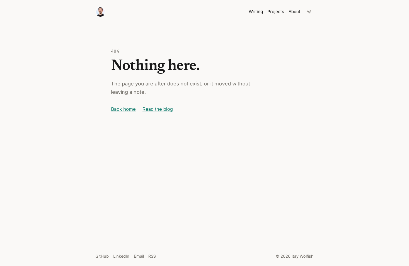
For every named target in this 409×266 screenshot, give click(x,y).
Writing (256, 11)
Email (139, 256)
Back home (123, 109)
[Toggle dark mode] (309, 11)
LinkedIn (121, 256)
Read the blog (157, 109)
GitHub (102, 256)
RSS (152, 256)
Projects (275, 11)
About (294, 11)
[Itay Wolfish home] (100, 12)
